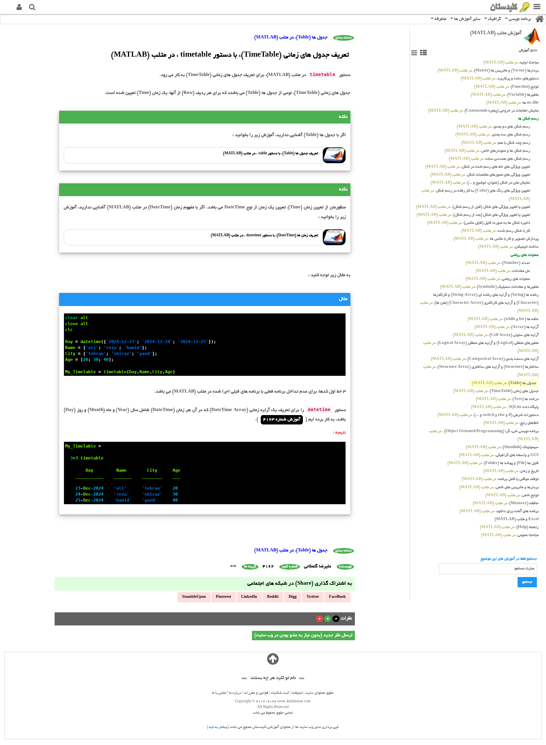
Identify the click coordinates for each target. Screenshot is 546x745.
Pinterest (223, 597)
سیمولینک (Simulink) (502, 447)
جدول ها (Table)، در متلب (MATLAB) (291, 37)
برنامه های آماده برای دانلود (499, 511)
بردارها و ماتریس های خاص (499, 487)
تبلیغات (297, 693)
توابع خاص (512, 495)
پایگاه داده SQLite (505, 407)
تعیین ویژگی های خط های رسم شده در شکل (477, 167)
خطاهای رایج (511, 423)
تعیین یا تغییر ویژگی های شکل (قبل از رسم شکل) (473, 207)
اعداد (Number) (498, 263)
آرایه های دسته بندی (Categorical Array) (485, 359)
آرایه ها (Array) (506, 327)
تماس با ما (219, 693)
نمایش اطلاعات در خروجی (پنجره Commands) (483, 111)
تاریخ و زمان (511, 471)
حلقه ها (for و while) (503, 319)
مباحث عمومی (510, 535)
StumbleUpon (194, 597)
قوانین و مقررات (256, 693)
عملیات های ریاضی (497, 279)
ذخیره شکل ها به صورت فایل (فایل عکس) (478, 223)
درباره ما (235, 693)
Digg (293, 597)
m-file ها (512, 103)
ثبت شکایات (280, 693)
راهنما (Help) (509, 527)
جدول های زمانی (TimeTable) (496, 391)
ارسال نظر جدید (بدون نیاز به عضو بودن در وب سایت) (303, 635)
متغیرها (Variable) (505, 95)
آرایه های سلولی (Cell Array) (496, 335)
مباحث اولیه (511, 63)
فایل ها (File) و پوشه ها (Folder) (493, 463)
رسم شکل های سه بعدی (492, 135)
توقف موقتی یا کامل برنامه (500, 479)
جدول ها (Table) (504, 383)
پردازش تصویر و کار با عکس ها (496, 239)
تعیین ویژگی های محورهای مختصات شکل (480, 175)
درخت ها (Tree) (507, 399)
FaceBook (337, 597)
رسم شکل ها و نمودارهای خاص (487, 151)
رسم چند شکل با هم (495, 143)
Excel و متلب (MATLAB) (517, 519)
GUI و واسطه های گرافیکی (499, 455)
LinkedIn (249, 597)
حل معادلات (502, 271)
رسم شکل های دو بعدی (493, 127)
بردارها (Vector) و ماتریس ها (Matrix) (488, 71)
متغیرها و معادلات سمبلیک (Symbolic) (489, 287)
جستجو (527, 582)
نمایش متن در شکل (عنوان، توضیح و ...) (480, 183)
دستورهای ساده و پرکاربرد (500, 79)
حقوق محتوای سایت (319, 693)
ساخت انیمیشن (508, 247)
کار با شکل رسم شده (495, 231)
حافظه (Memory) (506, 503)
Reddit (273, 597)
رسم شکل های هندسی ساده (489, 159)
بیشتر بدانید (218, 727)
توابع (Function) (506, 87)
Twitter (313, 597)
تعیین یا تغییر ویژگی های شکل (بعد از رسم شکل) (473, 215)
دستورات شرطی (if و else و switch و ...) (488, 415)
